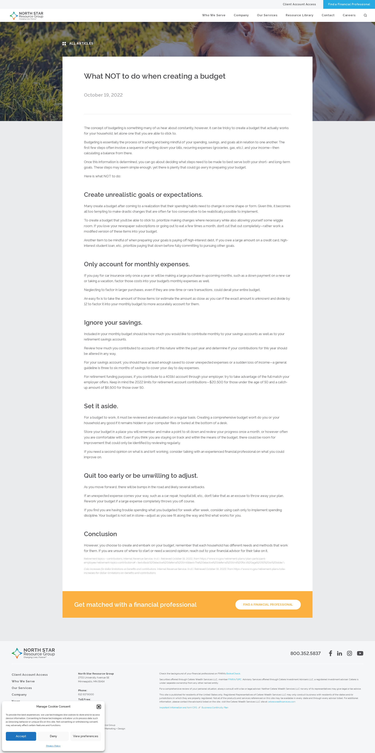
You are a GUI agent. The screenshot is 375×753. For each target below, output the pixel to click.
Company (241, 15)
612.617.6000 (86, 694)
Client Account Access (299, 4)
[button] (99, 707)
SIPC (239, 679)
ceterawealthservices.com (282, 701)
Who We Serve (214, 15)
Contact (328, 15)
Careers (349, 15)
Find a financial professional (268, 604)
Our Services (267, 15)
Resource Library (299, 15)
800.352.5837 (305, 653)
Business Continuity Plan (215, 707)
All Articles (81, 43)
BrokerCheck (233, 673)
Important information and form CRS (178, 707)
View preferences (85, 736)
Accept (21, 736)
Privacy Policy (53, 745)
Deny (53, 736)
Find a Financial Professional (349, 4)
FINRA (231, 679)
